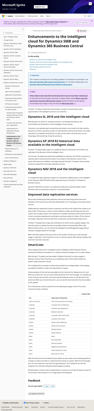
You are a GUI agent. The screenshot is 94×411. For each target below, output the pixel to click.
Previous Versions (17, 407)
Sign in (89, 16)
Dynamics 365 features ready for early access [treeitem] (13, 45)
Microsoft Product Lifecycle (56, 22)
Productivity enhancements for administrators (47, 31)
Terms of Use (71, 407)
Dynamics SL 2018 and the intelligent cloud (43, 60)
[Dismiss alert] (90, 3)
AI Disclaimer (5, 407)
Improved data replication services (40, 67)
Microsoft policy (68, 103)
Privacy (42, 407)
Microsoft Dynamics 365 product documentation (47, 82)
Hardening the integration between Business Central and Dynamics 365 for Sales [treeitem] (15, 116)
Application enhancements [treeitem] (13, 95)
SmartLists (33, 69)
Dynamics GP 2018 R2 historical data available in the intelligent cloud (51, 62)
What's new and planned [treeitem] (12, 91)
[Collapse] (22, 29)
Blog (26, 407)
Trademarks (80, 407)
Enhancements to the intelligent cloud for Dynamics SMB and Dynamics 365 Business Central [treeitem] (14, 141)
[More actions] (89, 30)
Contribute (34, 407)
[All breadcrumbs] (29, 30)
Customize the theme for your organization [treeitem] (14, 124)
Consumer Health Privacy (55, 407)
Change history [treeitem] (8, 40)
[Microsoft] (3, 16)
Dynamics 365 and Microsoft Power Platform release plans (51, 85)
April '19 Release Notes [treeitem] (11, 37)
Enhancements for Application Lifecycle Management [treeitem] (13, 131)
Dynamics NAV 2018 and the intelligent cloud (43, 64)
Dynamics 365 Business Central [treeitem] (12, 87)
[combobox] (12, 32)
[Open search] (85, 16)
